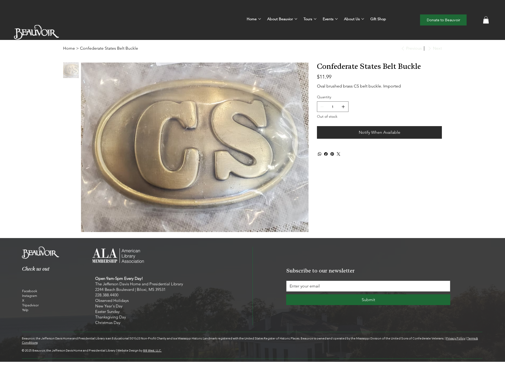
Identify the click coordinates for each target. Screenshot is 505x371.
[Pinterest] (332, 154)
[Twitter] (338, 154)
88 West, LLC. (152, 350)
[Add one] (343, 106)
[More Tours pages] (315, 19)
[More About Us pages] (362, 19)
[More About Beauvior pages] (296, 19)
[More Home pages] (259, 19)
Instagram (29, 296)
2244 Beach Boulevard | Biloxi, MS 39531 (130, 289)
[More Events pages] (336, 19)
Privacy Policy (455, 338)
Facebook (29, 291)
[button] (486, 19)
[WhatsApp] (319, 154)
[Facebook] (326, 154)
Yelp (25, 310)
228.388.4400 (106, 294)
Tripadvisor (30, 305)
